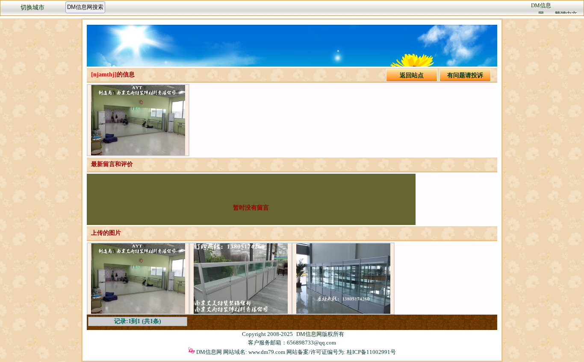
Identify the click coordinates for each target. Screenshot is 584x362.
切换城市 (32, 7)
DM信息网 (309, 334)
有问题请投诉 (465, 75)
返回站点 (412, 75)
